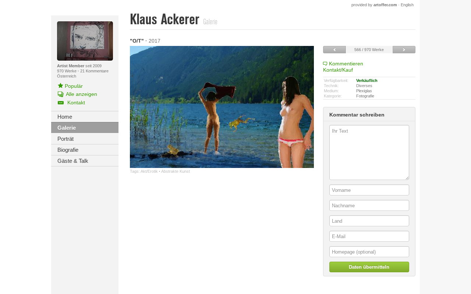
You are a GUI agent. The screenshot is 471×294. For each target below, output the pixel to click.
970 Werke (67, 71)
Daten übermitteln (369, 267)
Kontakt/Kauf (338, 70)
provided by (374, 5)
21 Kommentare (94, 71)
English (407, 5)
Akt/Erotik (149, 171)
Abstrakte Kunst (175, 171)
